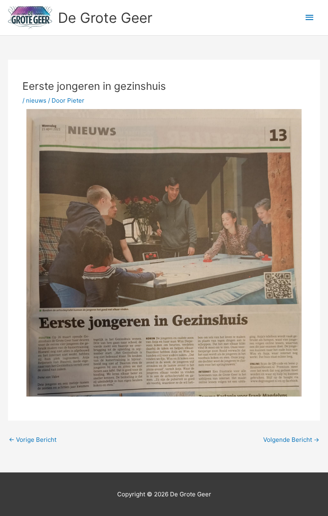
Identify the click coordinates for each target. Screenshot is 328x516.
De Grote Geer (105, 17)
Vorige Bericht (32, 439)
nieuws (36, 100)
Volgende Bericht (291, 439)
